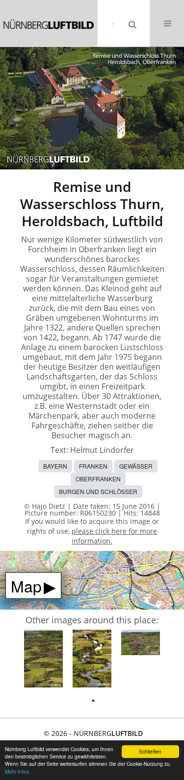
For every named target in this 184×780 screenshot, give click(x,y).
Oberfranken (98, 478)
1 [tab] (93, 701)
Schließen (150, 751)
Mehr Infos (17, 771)
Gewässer (136, 466)
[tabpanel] (43, 660)
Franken (93, 466)
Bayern (55, 466)
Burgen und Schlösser (98, 491)
